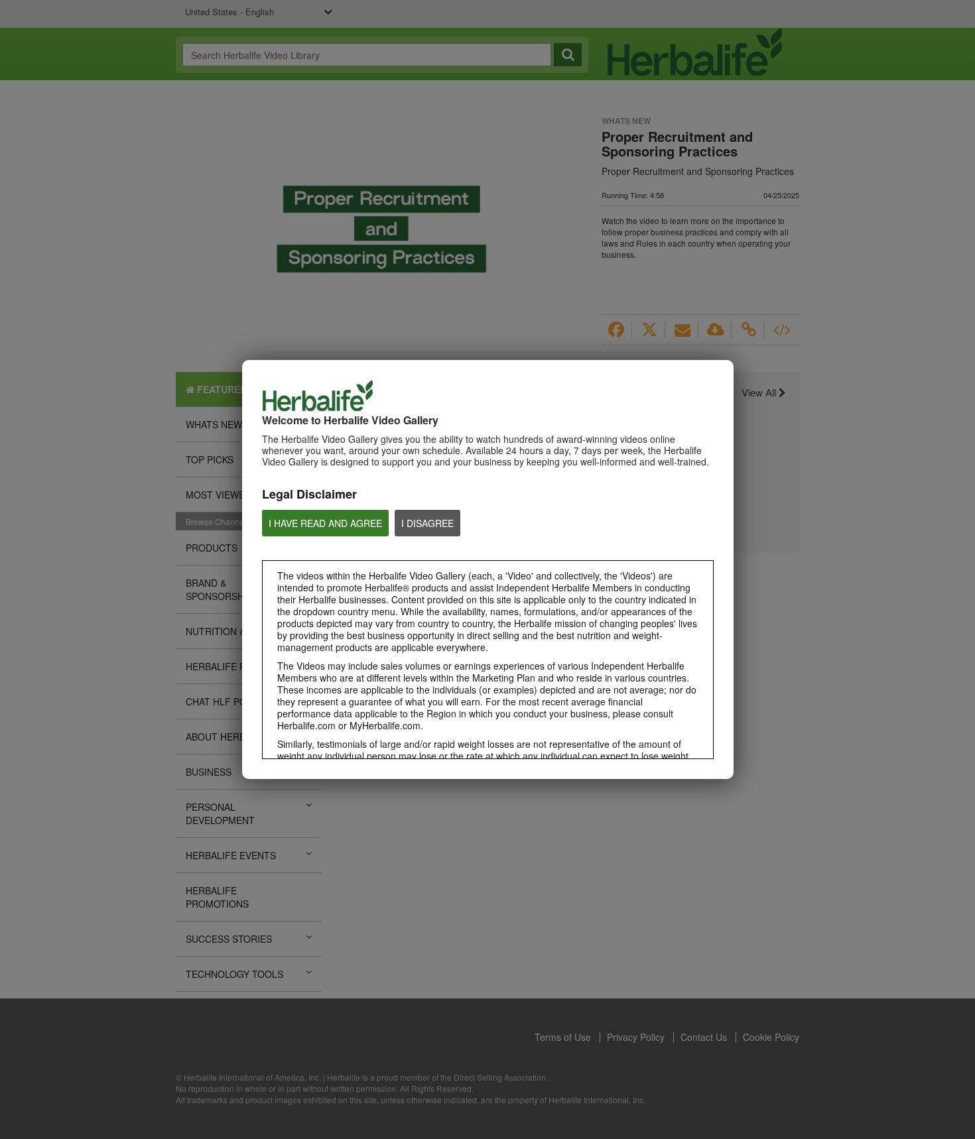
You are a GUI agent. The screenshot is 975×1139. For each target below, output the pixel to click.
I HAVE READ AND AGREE (325, 523)
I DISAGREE (427, 523)
